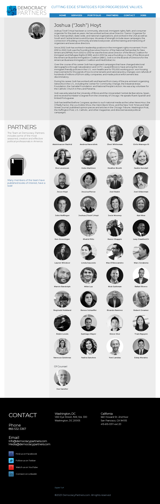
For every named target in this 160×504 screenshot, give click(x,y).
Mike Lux (88, 286)
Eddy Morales (141, 358)
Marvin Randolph (62, 286)
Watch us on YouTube (27, 467)
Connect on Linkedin (26, 474)
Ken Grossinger (62, 239)
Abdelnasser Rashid (62, 144)
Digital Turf (59, 488)
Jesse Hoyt (62, 192)
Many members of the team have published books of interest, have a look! (26, 183)
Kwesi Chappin (115, 239)
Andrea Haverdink (88, 144)
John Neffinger (62, 215)
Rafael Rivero (141, 286)
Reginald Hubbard (62, 310)
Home (62, 15)
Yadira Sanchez (88, 358)
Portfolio (94, 15)
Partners (112, 15)
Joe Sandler (62, 389)
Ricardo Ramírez (115, 310)
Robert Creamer (141, 310)
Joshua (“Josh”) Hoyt (89, 215)
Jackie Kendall (141, 168)
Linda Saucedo (88, 263)
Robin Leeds (62, 334)
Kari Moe (141, 215)
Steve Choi (115, 334)
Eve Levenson (62, 168)
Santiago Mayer (88, 334)
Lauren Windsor (62, 263)
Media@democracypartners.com (29, 444)
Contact (129, 15)
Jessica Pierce (88, 192)
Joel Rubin (115, 192)
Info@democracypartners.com (28, 441)
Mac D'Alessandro (114, 263)
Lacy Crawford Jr (141, 239)
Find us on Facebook (26, 454)
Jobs (143, 15)
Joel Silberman (141, 192)
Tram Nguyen (141, 334)
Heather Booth (115, 168)
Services (76, 15)
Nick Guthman (115, 286)
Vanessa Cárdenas (62, 358)
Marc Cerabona (141, 263)
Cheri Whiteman (115, 144)
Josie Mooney (115, 215)
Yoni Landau (115, 358)
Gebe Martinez (88, 168)
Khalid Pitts (88, 239)
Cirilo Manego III (141, 144)
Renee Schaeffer (89, 310)
